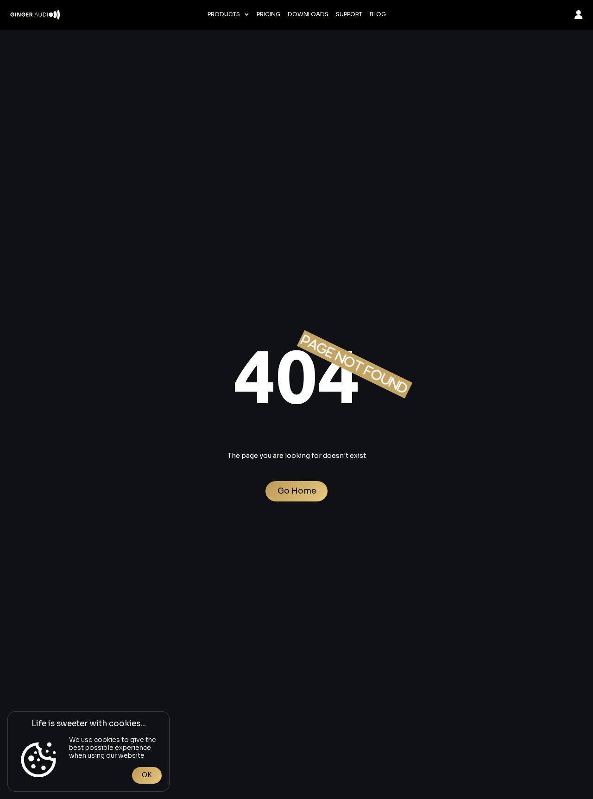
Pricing (268, 14)
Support (349, 14)
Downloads (308, 14)
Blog (378, 14)
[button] (228, 14)
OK (147, 775)
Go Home (297, 491)
